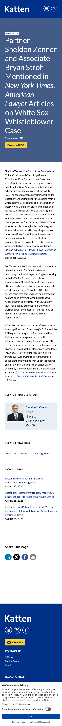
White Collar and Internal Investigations (27, 453)
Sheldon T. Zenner (37, 406)
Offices (9, 657)
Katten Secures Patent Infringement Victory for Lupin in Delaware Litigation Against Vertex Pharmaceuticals (31, 510)
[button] (8, 557)
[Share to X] (16, 557)
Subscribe (17, 642)
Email (8, 665)
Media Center (12, 661)
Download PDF (15, 145)
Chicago (33, 417)
